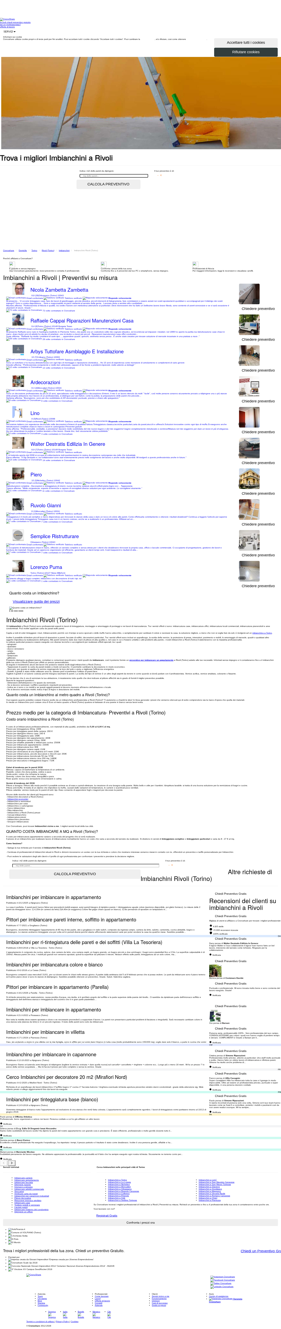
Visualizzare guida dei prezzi (36, 602)
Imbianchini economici (17, 799)
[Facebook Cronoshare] (222, 1280)
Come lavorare (102, 1296)
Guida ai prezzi (159, 1305)
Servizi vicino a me (160, 1296)
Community (43, 1305)
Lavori (98, 1298)
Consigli (98, 1303)
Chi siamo (42, 1298)
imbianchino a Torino (262, 633)
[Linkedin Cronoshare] (221, 1287)
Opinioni (156, 1301)
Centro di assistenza (218, 1296)
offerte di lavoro (7, 27)
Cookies (74, 1321)
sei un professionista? (10, 24)
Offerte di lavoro (102, 1301)
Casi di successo (160, 1303)
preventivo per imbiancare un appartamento (151, 660)
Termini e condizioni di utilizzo (40, 1321)
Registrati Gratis (106, 1215)
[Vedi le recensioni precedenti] (3, 1163)
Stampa (41, 1303)
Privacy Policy (63, 1321)
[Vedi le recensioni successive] (11, 1163)
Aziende (99, 1305)
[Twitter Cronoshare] (220, 1284)
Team (40, 1296)
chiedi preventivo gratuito (19, 22)
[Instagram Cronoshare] (222, 1277)
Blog (40, 1301)
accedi (3, 22)
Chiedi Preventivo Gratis (230, 893)
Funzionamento (159, 1298)
